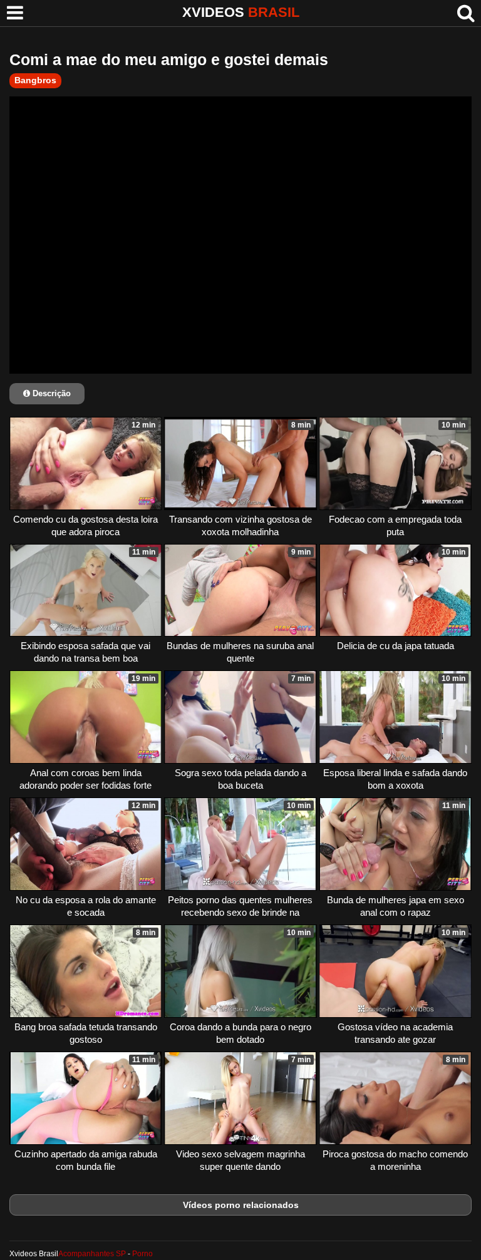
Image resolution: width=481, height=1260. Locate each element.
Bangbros (35, 80)
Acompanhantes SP (92, 1253)
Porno (142, 1253)
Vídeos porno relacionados (241, 1205)
